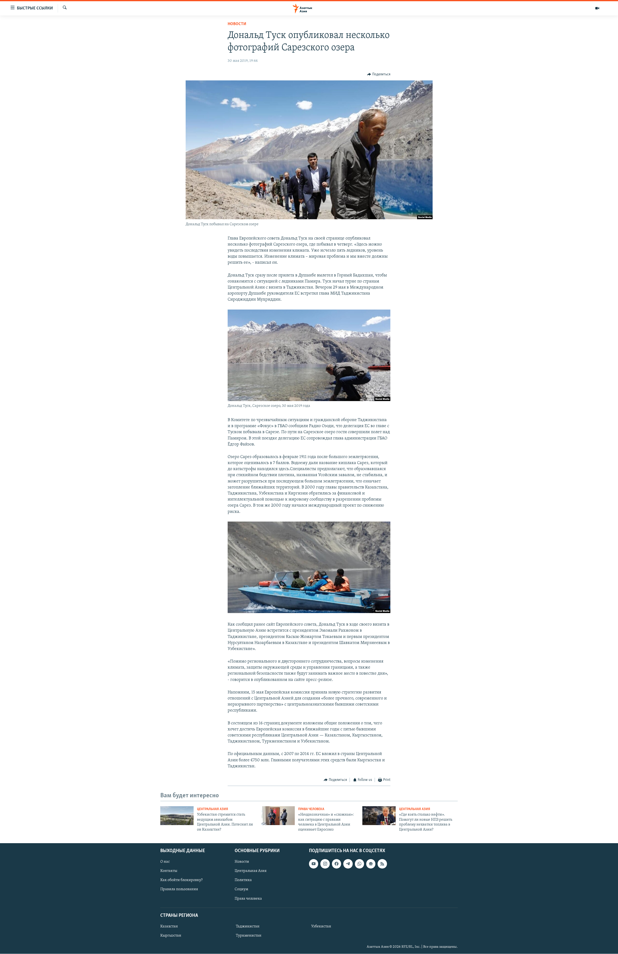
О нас (165, 862)
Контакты (168, 871)
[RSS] (382, 863)
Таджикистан (248, 926)
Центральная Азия (212, 809)
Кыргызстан (170, 936)
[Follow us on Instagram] (325, 863)
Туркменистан (248, 936)
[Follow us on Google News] (370, 863)
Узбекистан (321, 926)
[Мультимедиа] (597, 8)
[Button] (378, 74)
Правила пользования (179, 889)
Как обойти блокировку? (181, 880)
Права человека (311, 809)
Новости (237, 24)
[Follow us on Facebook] (336, 863)
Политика (243, 880)
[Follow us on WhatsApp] (359, 863)
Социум (241, 889)
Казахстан (169, 926)
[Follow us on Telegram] (347, 863)
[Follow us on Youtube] (313, 863)
